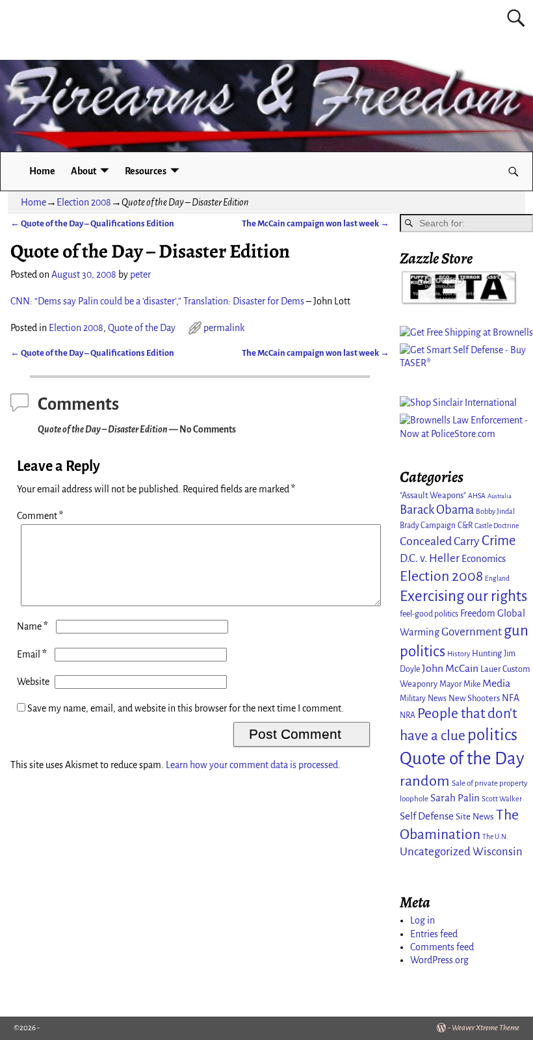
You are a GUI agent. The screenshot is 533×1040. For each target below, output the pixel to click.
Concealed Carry (440, 541)
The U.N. (495, 836)
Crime (498, 540)
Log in (422, 920)
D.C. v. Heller (430, 558)
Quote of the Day (142, 328)
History (458, 654)
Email (32, 654)
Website (33, 681)
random (425, 781)
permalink (223, 328)
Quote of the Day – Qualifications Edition (92, 223)
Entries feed (434, 934)
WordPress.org (439, 960)
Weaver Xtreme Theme (485, 1028)
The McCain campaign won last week (315, 223)
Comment (40, 516)
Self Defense (427, 815)
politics (492, 734)
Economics (484, 558)
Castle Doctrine (496, 525)
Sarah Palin (455, 797)
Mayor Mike (459, 684)
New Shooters (474, 698)
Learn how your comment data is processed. (253, 765)
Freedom (477, 613)
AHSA (477, 496)
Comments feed (442, 947)
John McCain (450, 668)
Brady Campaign (428, 525)
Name (32, 626)
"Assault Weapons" (433, 495)
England (497, 578)
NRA (407, 715)
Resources (145, 171)
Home (42, 171)
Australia (500, 496)
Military (413, 698)
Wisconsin (498, 852)
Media (496, 683)
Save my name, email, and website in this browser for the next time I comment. (185, 708)
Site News (475, 816)
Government (471, 632)
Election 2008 (84, 202)
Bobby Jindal (495, 511)
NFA (510, 698)
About (83, 171)
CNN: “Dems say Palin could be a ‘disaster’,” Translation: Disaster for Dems (157, 301)
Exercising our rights (463, 596)
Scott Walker (502, 799)
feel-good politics (429, 614)
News (437, 698)
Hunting (487, 653)
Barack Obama (437, 509)
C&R (465, 525)
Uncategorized (435, 852)
